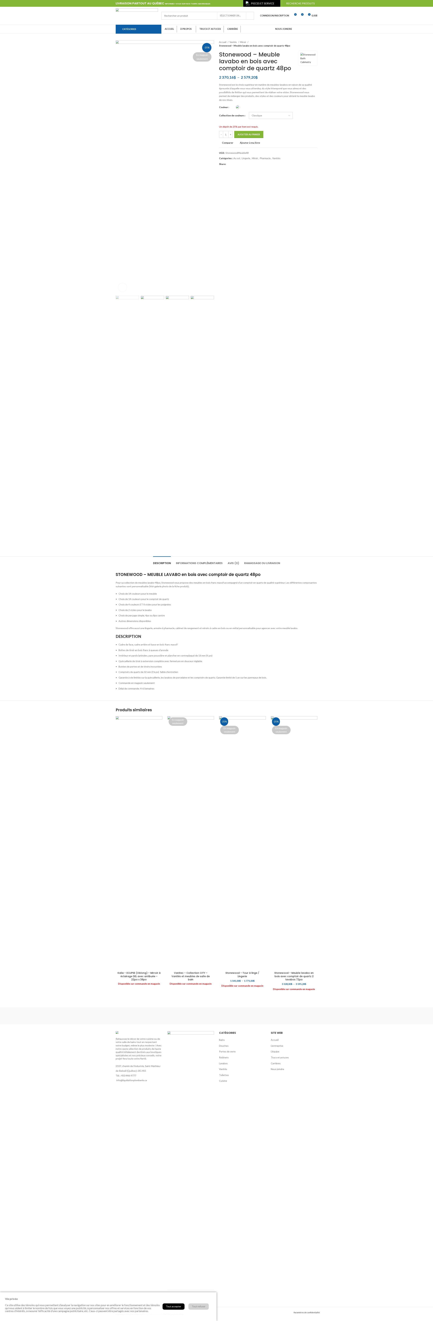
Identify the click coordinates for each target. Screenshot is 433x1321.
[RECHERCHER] (250, 16)
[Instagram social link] (302, 29)
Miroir (243, 42)
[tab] (162, 561)
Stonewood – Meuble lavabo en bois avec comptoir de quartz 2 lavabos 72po (294, 976)
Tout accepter (173, 1306)
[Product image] (139, 843)
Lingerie (246, 158)
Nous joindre (277, 1069)
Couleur (223, 107)
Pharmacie (265, 158)
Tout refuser (198, 1306)
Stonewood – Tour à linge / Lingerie (242, 974)
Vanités (233, 42)
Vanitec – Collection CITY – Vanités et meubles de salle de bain (191, 976)
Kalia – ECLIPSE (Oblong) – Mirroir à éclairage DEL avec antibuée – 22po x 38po (139, 976)
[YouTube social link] (306, 29)
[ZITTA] (130, 1015)
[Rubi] (216, 1015)
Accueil (223, 42)
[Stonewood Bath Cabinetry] (187, 1015)
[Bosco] (274, 1015)
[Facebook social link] (297, 29)
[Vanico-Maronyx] (303, 1015)
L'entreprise (277, 1045)
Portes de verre (227, 1051)
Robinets (224, 1057)
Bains (222, 1039)
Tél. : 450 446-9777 (126, 1075)
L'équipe (275, 1051)
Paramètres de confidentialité (307, 1312)
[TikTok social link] (315, 29)
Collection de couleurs (231, 115)
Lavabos (223, 1063)
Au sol (236, 158)
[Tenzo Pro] (158, 1015)
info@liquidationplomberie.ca (131, 1080)
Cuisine (223, 1080)
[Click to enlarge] (122, 287)
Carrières (276, 1063)
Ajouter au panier (249, 134)
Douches (224, 1045)
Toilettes (224, 1075)
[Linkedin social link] (311, 29)
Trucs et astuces (280, 1057)
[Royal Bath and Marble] (245, 1015)
